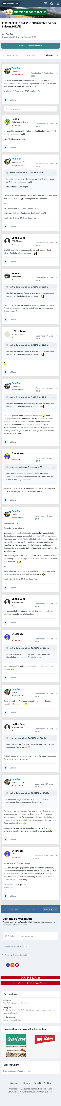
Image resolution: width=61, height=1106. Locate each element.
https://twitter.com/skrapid (14, 138)
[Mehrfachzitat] (6, 100)
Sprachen (15, 1083)
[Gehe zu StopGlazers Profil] (7, 456)
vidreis (15, 273)
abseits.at (7, 1000)
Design (26, 1083)
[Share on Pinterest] (17, 965)
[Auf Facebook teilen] (8, 965)
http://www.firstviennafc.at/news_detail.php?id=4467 (25, 213)
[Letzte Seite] (57, 55)
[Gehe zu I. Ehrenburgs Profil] (7, 334)
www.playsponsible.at (38, 1091)
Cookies (47, 1083)
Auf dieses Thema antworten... (21, 936)
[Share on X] (3, 965)
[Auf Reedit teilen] (12, 965)
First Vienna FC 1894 (28, 36)
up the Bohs (18, 237)
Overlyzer (7, 1007)
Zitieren (13, 99)
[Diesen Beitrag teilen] (56, 73)
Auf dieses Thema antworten (30, 45)
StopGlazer (18, 453)
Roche (15, 118)
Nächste (50, 55)
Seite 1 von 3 (31, 55)
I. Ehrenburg (19, 331)
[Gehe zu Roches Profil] (7, 122)
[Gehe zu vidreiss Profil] (7, 276)
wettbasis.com (9, 1017)
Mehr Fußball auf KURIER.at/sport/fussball (31, 983)
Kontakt (37, 1083)
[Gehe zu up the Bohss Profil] (7, 241)
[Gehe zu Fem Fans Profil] (7, 71)
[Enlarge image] (22, 198)
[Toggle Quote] (7, 172)
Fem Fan (9, 34)
